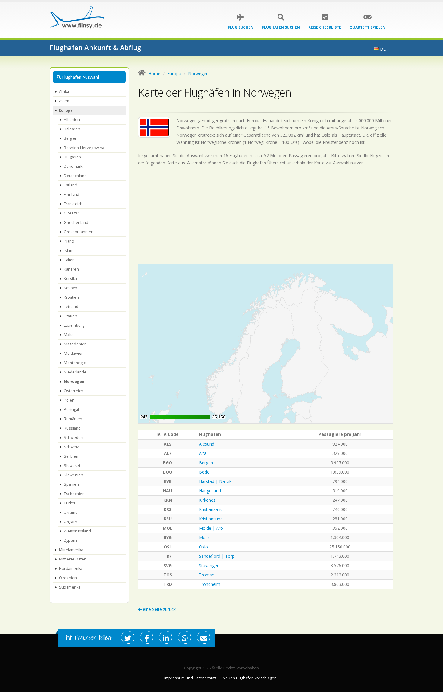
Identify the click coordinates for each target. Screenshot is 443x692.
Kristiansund (211, 519)
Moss (204, 537)
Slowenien (73, 475)
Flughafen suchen (281, 27)
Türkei (69, 503)
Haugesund (210, 491)
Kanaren (71, 269)
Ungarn (70, 521)
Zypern (70, 540)
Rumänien (73, 418)
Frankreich (73, 203)
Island (69, 250)
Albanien (72, 119)
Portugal (71, 409)
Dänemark (73, 166)
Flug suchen (240, 27)
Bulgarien (72, 157)
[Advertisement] (266, 215)
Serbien (71, 456)
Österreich (73, 390)
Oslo (203, 547)
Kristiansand (211, 509)
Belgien (70, 138)
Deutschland (75, 175)
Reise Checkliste (324, 27)
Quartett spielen (367, 27)
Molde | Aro (211, 528)
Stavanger (208, 565)
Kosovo (70, 287)
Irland (69, 241)
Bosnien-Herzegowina (84, 147)
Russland (72, 428)
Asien (64, 100)
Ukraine (71, 512)
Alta (202, 453)
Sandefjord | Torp (216, 556)
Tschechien (74, 493)
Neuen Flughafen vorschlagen (250, 678)
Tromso (207, 575)
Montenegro (75, 362)
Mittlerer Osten (72, 559)
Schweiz (71, 446)
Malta (69, 334)
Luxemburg (74, 325)
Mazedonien (75, 344)
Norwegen (74, 381)
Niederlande (75, 372)
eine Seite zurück (159, 609)
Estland (70, 185)
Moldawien (74, 353)
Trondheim (209, 584)
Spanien (71, 484)
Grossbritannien (78, 231)
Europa (66, 110)
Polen (69, 400)
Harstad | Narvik (215, 481)
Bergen (206, 462)
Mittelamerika (71, 549)
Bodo (204, 472)
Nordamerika (70, 568)
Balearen (72, 129)
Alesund (206, 444)
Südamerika (69, 587)
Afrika (64, 91)
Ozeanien (68, 577)
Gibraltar (71, 213)
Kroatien (71, 297)
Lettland (71, 306)
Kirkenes (207, 500)
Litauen (70, 316)
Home (154, 73)
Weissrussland (77, 531)
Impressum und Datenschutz (190, 678)
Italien (69, 259)
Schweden (73, 437)
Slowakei (72, 465)
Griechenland (76, 222)
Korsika (70, 278)
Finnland (71, 194)
